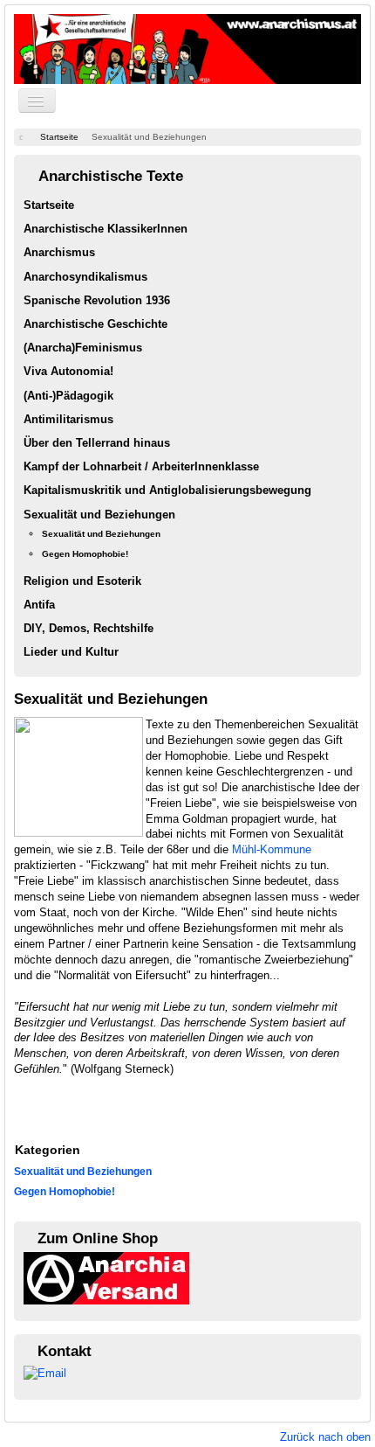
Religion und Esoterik (82, 581)
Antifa (39, 604)
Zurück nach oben (325, 1437)
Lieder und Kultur (71, 651)
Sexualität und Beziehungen (99, 514)
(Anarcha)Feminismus (83, 347)
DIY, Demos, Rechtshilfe (88, 628)
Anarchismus (59, 252)
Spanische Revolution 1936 (97, 300)
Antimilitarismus (68, 419)
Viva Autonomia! (68, 371)
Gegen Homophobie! (85, 554)
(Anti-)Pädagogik (68, 395)
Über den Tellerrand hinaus (97, 442)
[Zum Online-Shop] (106, 1277)
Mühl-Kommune (271, 849)
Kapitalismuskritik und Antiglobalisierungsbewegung (167, 490)
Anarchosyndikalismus (85, 276)
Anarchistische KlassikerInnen (106, 228)
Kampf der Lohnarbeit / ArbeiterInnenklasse (141, 466)
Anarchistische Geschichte (95, 323)
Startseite (49, 205)
